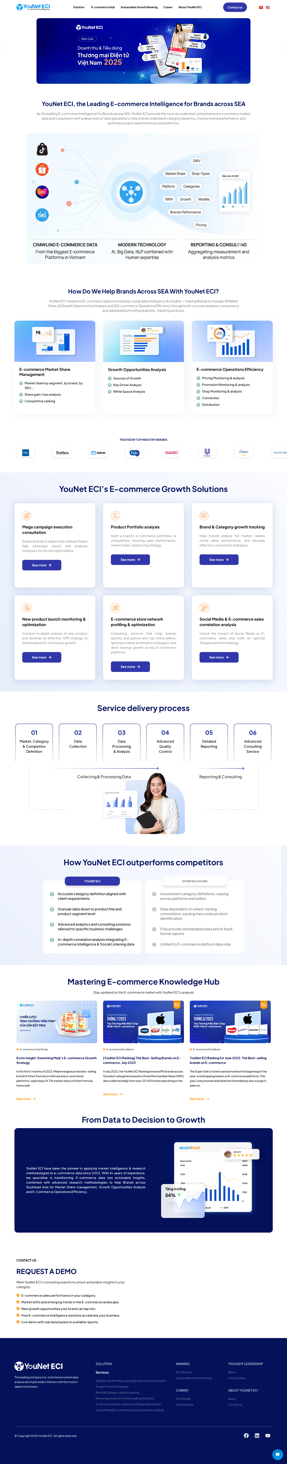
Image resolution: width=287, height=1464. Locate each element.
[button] (6, 48)
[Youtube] (268, 1436)
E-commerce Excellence (120, 1049)
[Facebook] (246, 1436)
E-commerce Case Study (34, 1049)
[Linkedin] (257, 1436)
